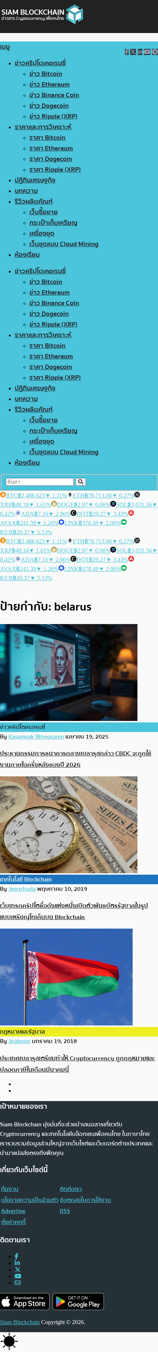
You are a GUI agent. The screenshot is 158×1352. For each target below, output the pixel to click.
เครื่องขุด (41, 233)
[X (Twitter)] (18, 1270)
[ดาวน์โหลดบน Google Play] (78, 1301)
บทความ (26, 191)
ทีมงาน (9, 1189)
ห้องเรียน (27, 254)
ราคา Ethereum (51, 148)
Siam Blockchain (20, 1322)
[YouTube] (18, 1276)
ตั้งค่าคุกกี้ (13, 1222)
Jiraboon (19, 1041)
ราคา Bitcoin (47, 137)
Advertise (13, 1211)
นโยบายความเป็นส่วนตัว (29, 1200)
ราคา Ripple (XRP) (55, 169)
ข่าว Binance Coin (54, 95)
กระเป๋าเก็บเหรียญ (53, 223)
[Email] (18, 1283)
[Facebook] (16, 1256)
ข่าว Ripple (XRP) (53, 116)
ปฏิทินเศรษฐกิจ (35, 180)
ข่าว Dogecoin (49, 106)
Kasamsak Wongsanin (36, 736)
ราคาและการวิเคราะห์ (43, 127)
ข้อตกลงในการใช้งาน (85, 1200)
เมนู (5, 46)
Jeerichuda (22, 889)
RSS (65, 1211)
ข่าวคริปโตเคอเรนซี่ (40, 63)
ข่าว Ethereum (49, 84)
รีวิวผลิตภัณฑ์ (34, 201)
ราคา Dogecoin (50, 159)
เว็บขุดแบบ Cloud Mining (63, 244)
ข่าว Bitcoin (45, 74)
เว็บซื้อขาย (43, 212)
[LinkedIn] (17, 1263)
